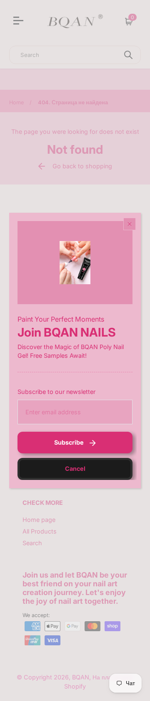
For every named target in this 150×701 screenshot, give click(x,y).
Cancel (75, 468)
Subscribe (69, 442)
